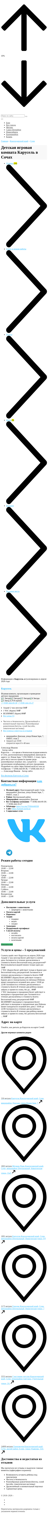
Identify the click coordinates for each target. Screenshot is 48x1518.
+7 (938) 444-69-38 (9, 703)
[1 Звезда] (5, 698)
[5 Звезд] (5, 701)
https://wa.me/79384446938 (27, 806)
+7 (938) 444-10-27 (26, 703)
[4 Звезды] (35, 698)
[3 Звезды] (25, 698)
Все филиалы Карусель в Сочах (15, 775)
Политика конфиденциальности (15, 1516)
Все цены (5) (8, 716)
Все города (11, 1500)
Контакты (10, 1504)
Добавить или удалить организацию (22, 1502)
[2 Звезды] (15, 698)
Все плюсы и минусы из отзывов (17, 731)
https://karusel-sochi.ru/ (21, 809)
